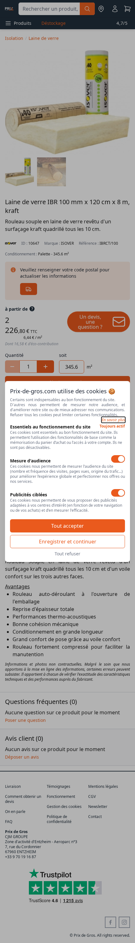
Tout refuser (67, 554)
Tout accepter (67, 525)
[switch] (118, 459)
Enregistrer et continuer (67, 541)
